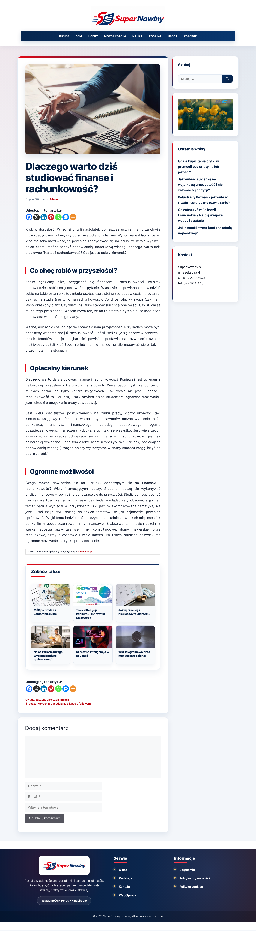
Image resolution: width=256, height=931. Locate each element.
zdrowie (190, 36)
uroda (172, 36)
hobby (93, 36)
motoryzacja (115, 36)
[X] (36, 217)
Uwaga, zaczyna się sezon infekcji (47, 699)
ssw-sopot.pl (85, 551)
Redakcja (125, 878)
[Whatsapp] (58, 217)
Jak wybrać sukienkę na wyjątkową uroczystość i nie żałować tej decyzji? (200, 184)
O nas (123, 870)
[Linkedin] (43, 217)
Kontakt (124, 886)
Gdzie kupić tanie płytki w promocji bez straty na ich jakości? (198, 166)
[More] (73, 217)
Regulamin (187, 870)
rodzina (155, 36)
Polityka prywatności (194, 878)
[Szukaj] (227, 79)
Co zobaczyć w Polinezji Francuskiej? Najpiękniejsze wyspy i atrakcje (200, 215)
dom (79, 36)
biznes (64, 36)
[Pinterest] (51, 217)
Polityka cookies (191, 886)
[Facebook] (29, 217)
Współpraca (127, 895)
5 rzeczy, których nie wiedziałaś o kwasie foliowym (58, 703)
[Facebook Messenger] (65, 217)
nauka (137, 36)
